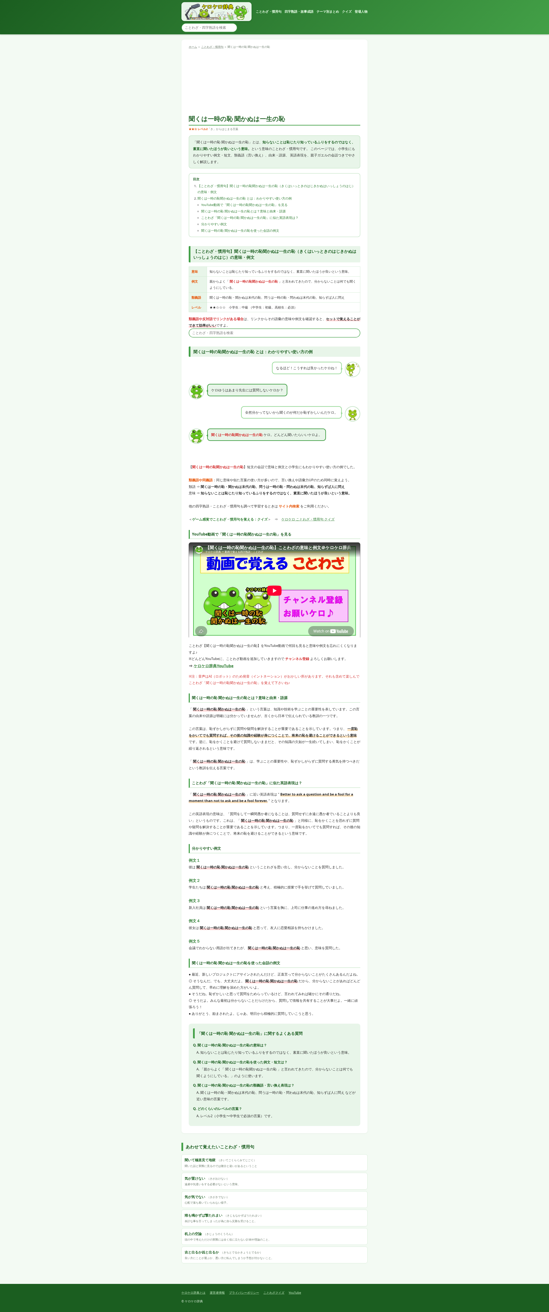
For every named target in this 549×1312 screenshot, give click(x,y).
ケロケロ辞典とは (193, 1293)
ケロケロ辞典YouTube (214, 665)
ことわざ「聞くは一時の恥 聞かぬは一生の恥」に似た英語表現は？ (250, 217)
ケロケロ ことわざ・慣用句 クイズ (308, 519)
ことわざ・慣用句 (269, 11)
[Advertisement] (274, 82)
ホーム (193, 47)
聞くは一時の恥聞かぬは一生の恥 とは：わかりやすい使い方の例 (245, 198)
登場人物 (361, 11)
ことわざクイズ (273, 1293)
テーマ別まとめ (328, 11)
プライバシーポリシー (244, 1293)
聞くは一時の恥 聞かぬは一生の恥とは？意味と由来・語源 (243, 211)
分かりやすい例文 (214, 224)
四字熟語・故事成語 (299, 11)
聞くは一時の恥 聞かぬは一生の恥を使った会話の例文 (240, 230)
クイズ (347, 11)
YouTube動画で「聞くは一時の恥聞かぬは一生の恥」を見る (244, 205)
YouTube (295, 1293)
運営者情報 (217, 1293)
